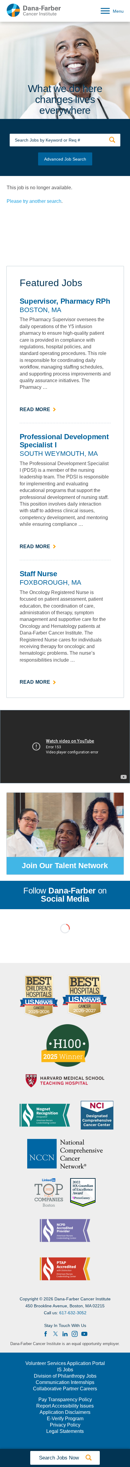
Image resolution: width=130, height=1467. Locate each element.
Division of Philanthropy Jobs (65, 1376)
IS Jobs (65, 1369)
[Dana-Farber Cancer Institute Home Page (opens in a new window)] (34, 10)
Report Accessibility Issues (65, 1406)
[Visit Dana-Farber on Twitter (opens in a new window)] (55, 1334)
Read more (38, 410)
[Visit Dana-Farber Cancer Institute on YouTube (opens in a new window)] (84, 1334)
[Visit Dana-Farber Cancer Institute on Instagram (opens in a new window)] (75, 1334)
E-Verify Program (65, 1418)
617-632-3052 (72, 1312)
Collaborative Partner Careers (65, 1388)
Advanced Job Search (65, 159)
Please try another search (34, 201)
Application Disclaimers (65, 1412)
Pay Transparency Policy (65, 1399)
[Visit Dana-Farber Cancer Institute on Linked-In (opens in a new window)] (65, 1334)
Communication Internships (65, 1382)
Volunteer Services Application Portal (65, 1363)
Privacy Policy (65, 1425)
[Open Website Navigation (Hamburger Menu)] (110, 10)
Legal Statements (65, 1431)
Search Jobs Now (65, 1457)
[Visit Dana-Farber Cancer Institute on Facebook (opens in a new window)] (46, 1334)
